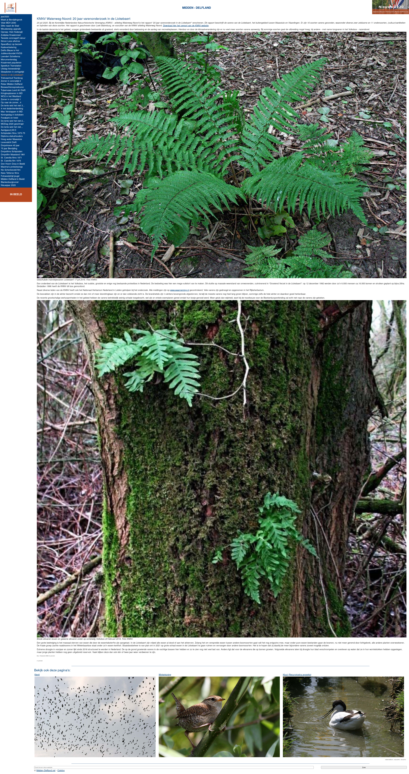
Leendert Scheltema (10, 56)
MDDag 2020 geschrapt (12, 123)
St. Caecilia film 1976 (11, 160)
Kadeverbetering (8, 47)
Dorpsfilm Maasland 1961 (13, 154)
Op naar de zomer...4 (11, 102)
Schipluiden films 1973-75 (13, 133)
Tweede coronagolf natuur (13, 37)
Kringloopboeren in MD (12, 93)
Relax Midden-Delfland (11, 83)
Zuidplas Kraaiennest (11, 34)
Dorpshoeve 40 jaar (10, 145)
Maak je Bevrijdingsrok (11, 19)
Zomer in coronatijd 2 (11, 80)
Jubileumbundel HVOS (11, 53)
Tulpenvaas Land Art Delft (13, 90)
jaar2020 (5, 16)
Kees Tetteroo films (10, 172)
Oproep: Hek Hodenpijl (11, 31)
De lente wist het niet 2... (13, 120)
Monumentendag (9, 59)
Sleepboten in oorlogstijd (12, 71)
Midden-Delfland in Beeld (12, 178)
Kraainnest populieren (11, 62)
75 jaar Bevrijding (9, 148)
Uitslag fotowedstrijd (10, 68)
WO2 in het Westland (11, 96)
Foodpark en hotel (9, 117)
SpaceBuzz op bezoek (11, 44)
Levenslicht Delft (9, 142)
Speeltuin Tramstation (11, 65)
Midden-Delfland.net (45, 770)
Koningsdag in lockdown (12, 114)
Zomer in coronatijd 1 (11, 99)
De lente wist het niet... (12, 126)
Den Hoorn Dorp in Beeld (13, 163)
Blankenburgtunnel (9, 182)
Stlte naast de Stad (10, 25)
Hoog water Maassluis (11, 139)
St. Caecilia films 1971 (11, 157)
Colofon (61, 770)
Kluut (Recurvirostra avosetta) (297, 674)
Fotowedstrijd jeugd (10, 175)
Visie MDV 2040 (8, 22)
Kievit (37, 674)
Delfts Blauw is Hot (10, 50)
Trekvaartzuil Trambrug (12, 77)
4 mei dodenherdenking (12, 108)
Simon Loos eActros (10, 40)
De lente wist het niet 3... (13, 105)
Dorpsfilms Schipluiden (11, 151)
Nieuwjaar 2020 (8, 185)
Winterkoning (165, 674)
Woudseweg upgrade (11, 28)
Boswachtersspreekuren (12, 87)
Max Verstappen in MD (12, 111)
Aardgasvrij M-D (8, 129)
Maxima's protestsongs (12, 166)
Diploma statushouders (12, 136)
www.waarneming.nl (179, 290)
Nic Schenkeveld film (11, 169)
